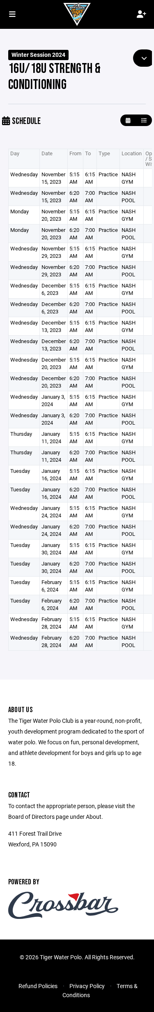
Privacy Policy (87, 986)
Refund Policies (37, 986)
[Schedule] (144, 120)
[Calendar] (128, 120)
